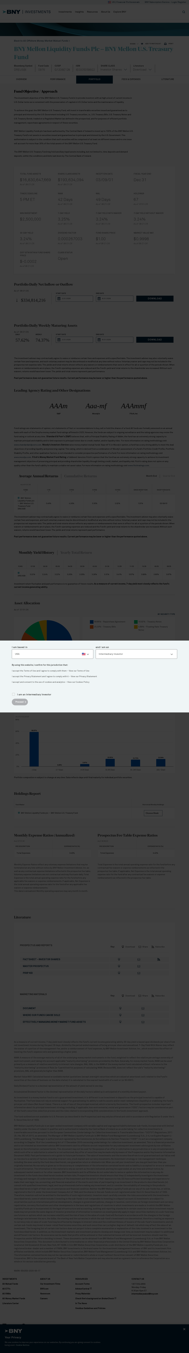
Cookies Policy (82, 682)
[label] (52, 654)
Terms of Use (83, 671)
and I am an (102, 647)
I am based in (19, 647)
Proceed (19, 702)
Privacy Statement (88, 676)
